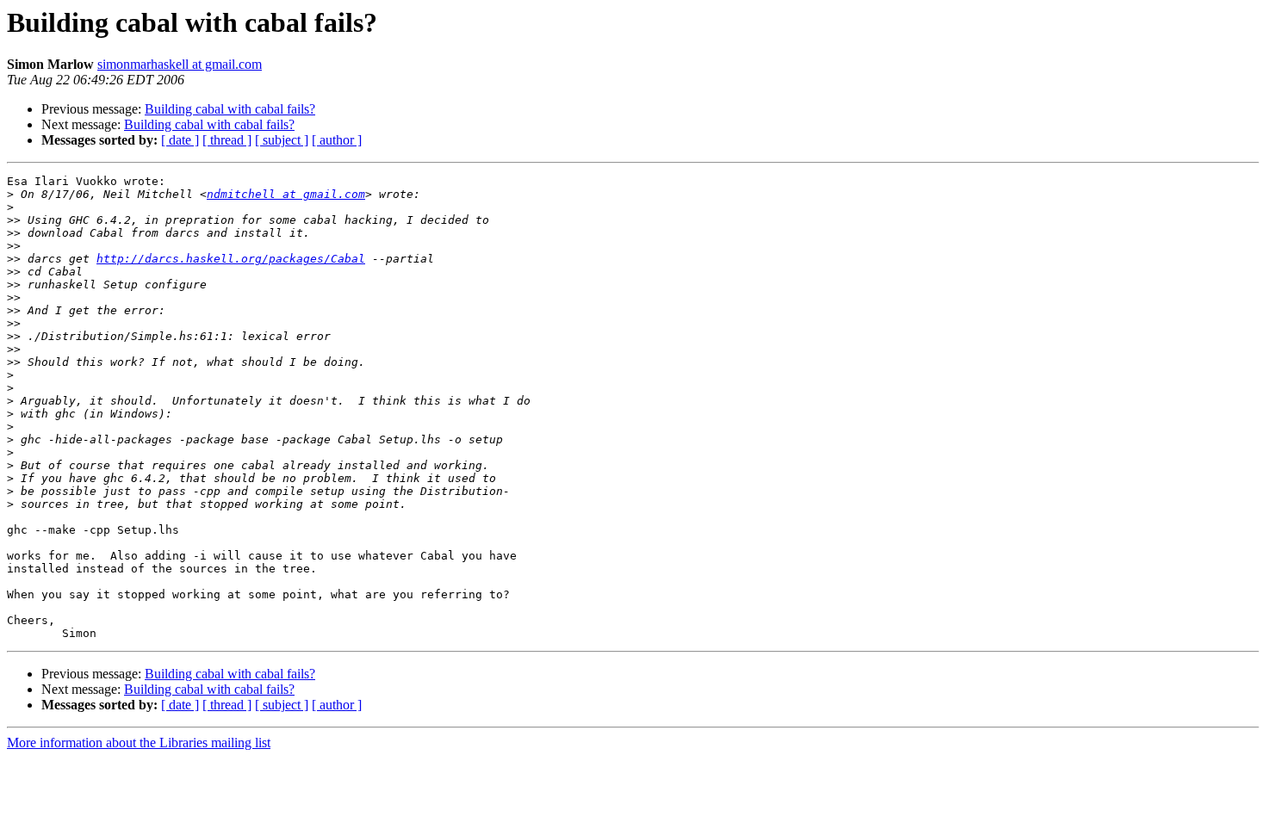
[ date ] (180, 140)
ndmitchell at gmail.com (286, 194)
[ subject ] (281, 140)
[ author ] (337, 140)
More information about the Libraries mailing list (138, 742)
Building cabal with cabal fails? (230, 109)
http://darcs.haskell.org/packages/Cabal (230, 258)
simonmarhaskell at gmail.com (179, 64)
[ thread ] (226, 140)
